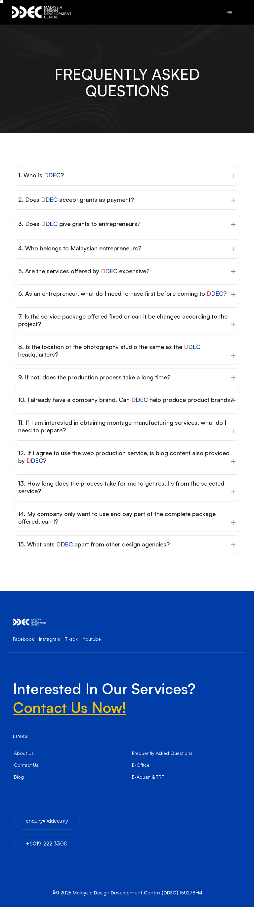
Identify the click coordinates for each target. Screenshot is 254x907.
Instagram (49, 639)
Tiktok (71, 639)
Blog (19, 777)
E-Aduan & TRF (148, 777)
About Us (24, 753)
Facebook (23, 639)
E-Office (140, 765)
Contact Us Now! (69, 707)
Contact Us (26, 765)
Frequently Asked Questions (162, 753)
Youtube (92, 639)
